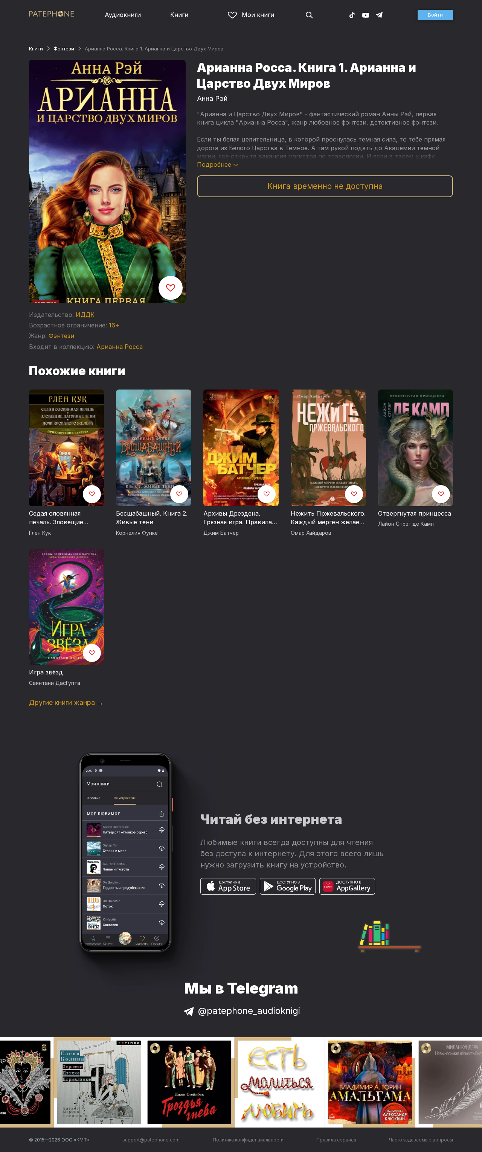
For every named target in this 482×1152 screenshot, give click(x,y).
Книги (179, 14)
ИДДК (85, 314)
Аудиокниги (123, 14)
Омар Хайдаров (311, 533)
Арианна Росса (119, 346)
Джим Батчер (221, 533)
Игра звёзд (46, 672)
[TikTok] (352, 14)
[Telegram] (379, 14)
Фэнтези (63, 49)
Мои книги (258, 14)
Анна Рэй (212, 98)
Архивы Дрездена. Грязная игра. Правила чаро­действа (237, 518)
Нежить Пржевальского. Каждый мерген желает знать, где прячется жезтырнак (328, 518)
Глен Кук (40, 533)
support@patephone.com (151, 1140)
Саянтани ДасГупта (54, 683)
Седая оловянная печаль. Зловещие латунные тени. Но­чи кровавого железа (61, 518)
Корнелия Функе (137, 533)
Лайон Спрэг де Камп (406, 524)
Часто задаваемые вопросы (421, 1140)
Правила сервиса (336, 1140)
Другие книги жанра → (66, 702)
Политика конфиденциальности (248, 1140)
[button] (435, 15)
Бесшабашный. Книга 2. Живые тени (152, 518)
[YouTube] (365, 14)
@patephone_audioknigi (249, 1010)
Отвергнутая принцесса (414, 513)
